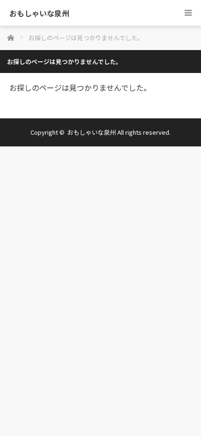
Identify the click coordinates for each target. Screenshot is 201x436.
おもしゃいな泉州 (39, 13)
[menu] (188, 13)
